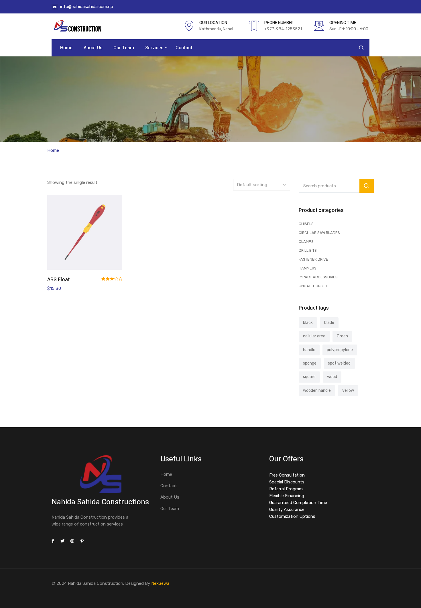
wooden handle (317, 390)
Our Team (123, 47)
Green (342, 336)
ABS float (58, 280)
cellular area (314, 336)
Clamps (306, 241)
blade (329, 322)
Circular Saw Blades (319, 233)
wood (332, 376)
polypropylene (340, 349)
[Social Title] (53, 541)
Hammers (307, 268)
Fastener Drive (313, 259)
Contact (184, 47)
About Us (93, 47)
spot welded (339, 363)
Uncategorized (313, 286)
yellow (348, 390)
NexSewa (160, 583)
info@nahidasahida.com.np (86, 6)
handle (309, 349)
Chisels (306, 224)
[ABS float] (84, 232)
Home (66, 47)
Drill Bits (308, 250)
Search (366, 186)
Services (154, 47)
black (308, 322)
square (309, 376)
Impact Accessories (318, 277)
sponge (309, 363)
